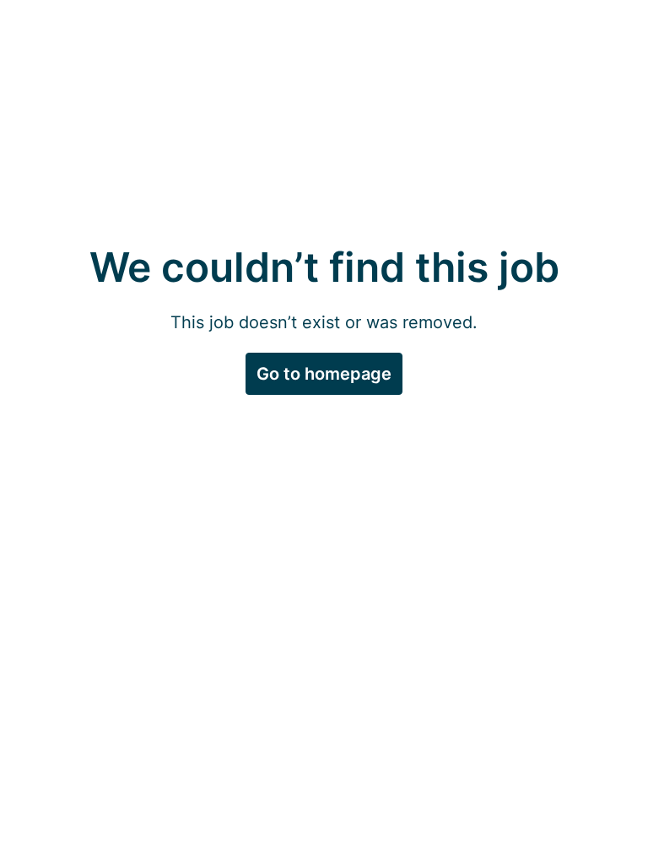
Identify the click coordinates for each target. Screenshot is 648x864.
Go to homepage (324, 374)
